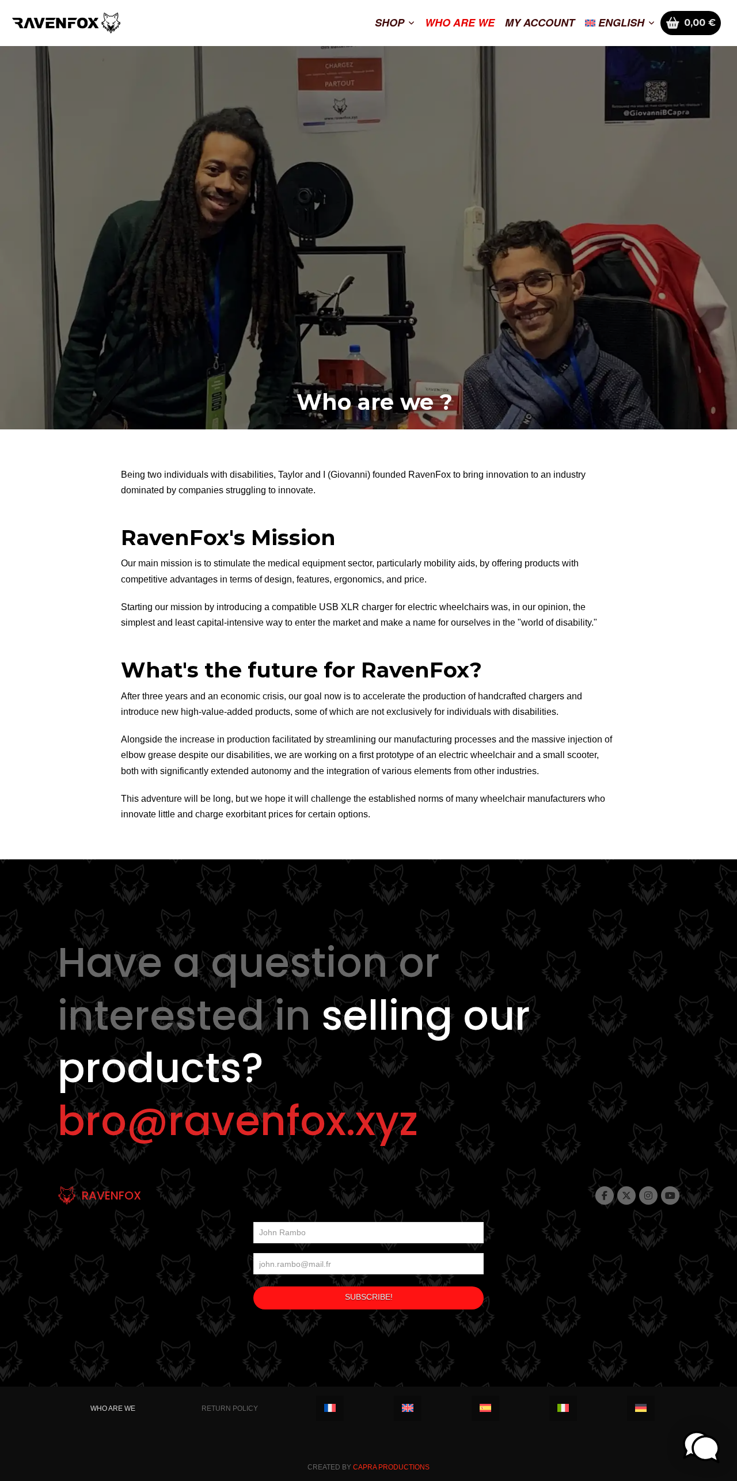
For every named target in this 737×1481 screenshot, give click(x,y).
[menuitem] (620, 23)
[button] (701, 1447)
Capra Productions (391, 1467)
